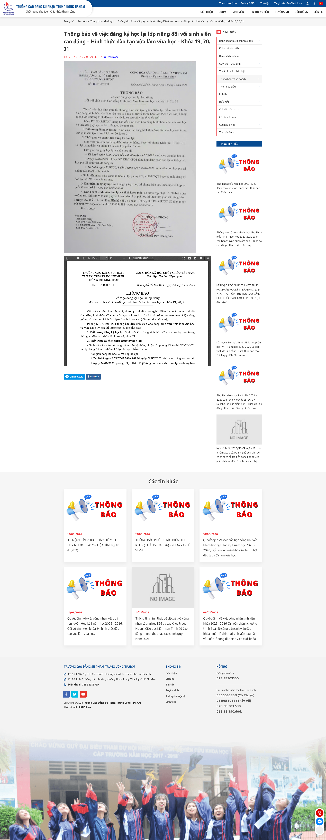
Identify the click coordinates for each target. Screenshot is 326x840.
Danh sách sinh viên (230, 55)
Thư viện (264, 3)
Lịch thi (223, 94)
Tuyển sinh (282, 11)
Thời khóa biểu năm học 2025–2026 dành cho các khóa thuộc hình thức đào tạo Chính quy (238, 188)
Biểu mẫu (224, 101)
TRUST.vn (85, 707)
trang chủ (69, 21)
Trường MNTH (248, 3)
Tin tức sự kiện (259, 11)
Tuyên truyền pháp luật (232, 71)
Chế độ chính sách (229, 109)
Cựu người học (227, 124)
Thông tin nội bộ (228, 3)
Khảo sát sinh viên (229, 48)
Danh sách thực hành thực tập (236, 40)
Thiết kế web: (71, 707)
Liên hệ (318, 11)
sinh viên (82, 21)
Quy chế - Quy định (230, 63)
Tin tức (170, 684)
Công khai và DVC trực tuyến (288, 3)
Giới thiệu (206, 11)
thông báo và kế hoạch (102, 21)
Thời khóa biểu (227, 86)
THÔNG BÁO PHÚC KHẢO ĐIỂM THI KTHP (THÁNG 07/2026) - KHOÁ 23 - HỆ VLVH (163, 545)
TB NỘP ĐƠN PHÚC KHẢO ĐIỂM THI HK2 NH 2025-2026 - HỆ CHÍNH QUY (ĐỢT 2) (93, 545)
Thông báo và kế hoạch (232, 78)
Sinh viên (238, 11)
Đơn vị (223, 11)
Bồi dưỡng (301, 11)
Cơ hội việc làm (227, 117)
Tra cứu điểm (226, 132)
